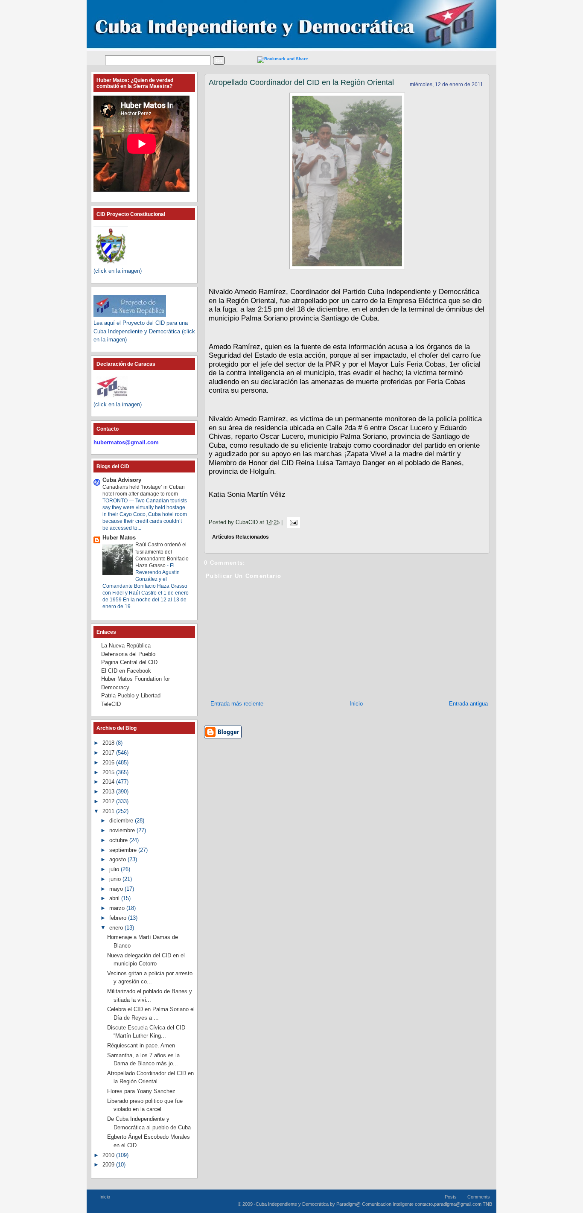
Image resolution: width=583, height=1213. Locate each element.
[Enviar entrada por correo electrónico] (292, 522)
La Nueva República (126, 645)
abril (115, 898)
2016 (109, 762)
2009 (109, 1164)
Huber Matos (119, 537)
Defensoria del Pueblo (128, 654)
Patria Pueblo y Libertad (130, 695)
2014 (109, 782)
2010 (109, 1155)
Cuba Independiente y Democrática (292, 1204)
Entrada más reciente (236, 703)
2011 (109, 811)
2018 (109, 743)
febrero (118, 918)
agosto (118, 859)
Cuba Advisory (121, 480)
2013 (109, 791)
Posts (451, 1196)
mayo (117, 889)
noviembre (123, 830)
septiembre (123, 850)
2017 (109, 752)
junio (115, 879)
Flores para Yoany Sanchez (141, 1091)
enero (117, 927)
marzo (117, 908)
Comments (478, 1196)
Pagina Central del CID (129, 662)
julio (115, 869)
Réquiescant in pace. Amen (141, 1045)
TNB (487, 1204)
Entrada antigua (468, 703)
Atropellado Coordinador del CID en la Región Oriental (301, 82)
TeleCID (111, 704)
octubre (119, 840)
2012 (109, 801)
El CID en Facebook (126, 671)
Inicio (356, 703)
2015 (109, 772)
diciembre (122, 820)
